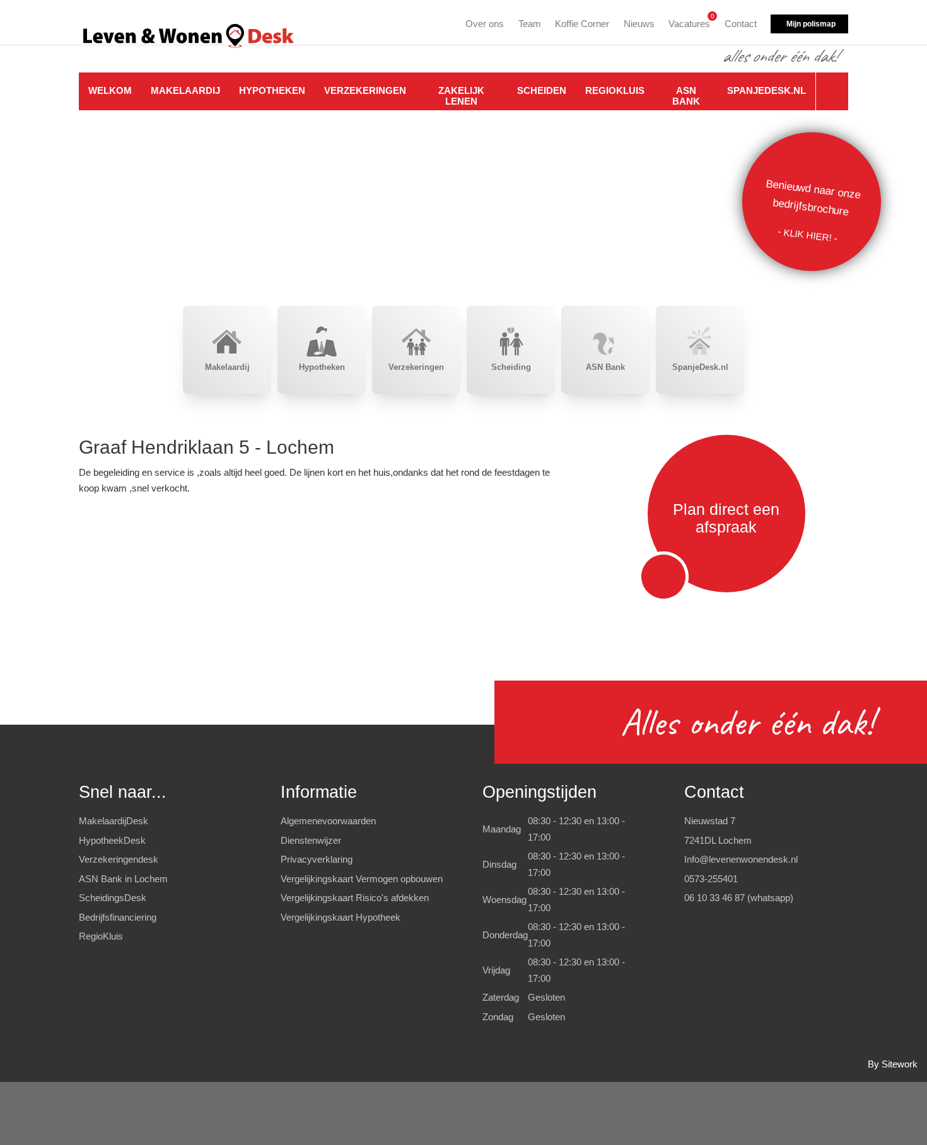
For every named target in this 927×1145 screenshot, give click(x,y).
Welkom (110, 90)
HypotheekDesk (112, 840)
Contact (741, 23)
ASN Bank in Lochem (123, 878)
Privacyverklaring (317, 859)
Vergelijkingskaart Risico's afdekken (355, 897)
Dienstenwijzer (311, 840)
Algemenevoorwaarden (328, 820)
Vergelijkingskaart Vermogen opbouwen (362, 878)
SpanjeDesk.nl (766, 90)
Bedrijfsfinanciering (117, 917)
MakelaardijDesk (113, 820)
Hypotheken (272, 90)
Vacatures (689, 21)
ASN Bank (686, 95)
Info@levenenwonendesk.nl (741, 859)
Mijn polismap (811, 24)
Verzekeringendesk (118, 859)
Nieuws (639, 23)
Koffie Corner (582, 23)
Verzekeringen (365, 90)
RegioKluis (614, 90)
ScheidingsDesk (112, 897)
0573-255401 (711, 878)
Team (529, 23)
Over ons (484, 23)
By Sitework (893, 1064)
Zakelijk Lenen (461, 95)
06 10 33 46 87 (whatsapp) (738, 897)
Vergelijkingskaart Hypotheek (340, 917)
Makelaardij (185, 90)
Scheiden (541, 90)
